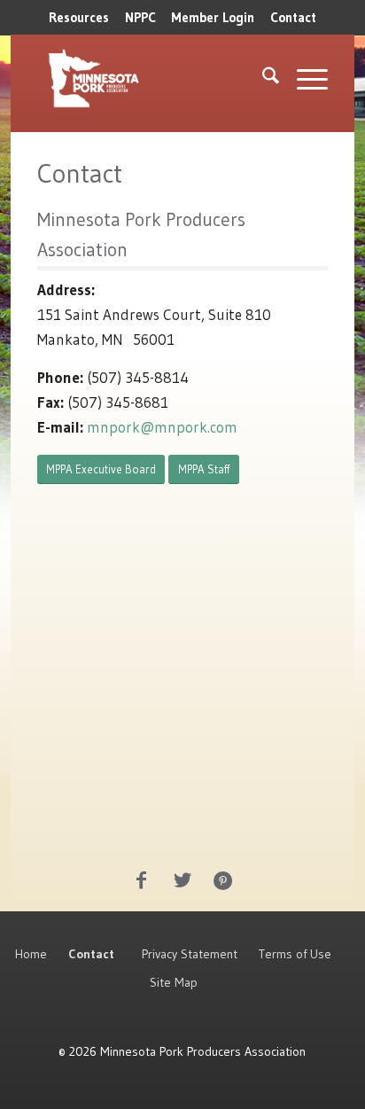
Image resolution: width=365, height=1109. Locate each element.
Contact (293, 17)
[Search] (262, 78)
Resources (79, 17)
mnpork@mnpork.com (162, 427)
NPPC (140, 17)
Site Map (174, 982)
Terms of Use (295, 954)
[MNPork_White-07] (124, 78)
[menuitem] (79, 17)
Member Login (212, 17)
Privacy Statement (189, 954)
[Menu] (303, 78)
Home (31, 954)
